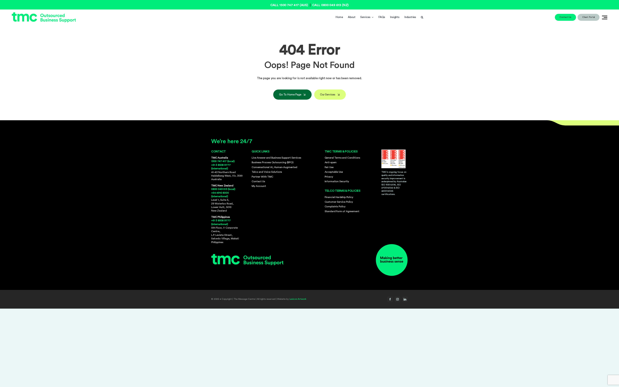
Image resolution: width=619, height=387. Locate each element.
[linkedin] (405, 299)
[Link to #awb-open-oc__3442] (604, 17)
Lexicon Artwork (297, 299)
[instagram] (397, 299)
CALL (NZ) (330, 5)
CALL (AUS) (289, 5)
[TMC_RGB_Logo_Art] (44, 13)
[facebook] (390, 299)
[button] (422, 17)
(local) (223, 161)
